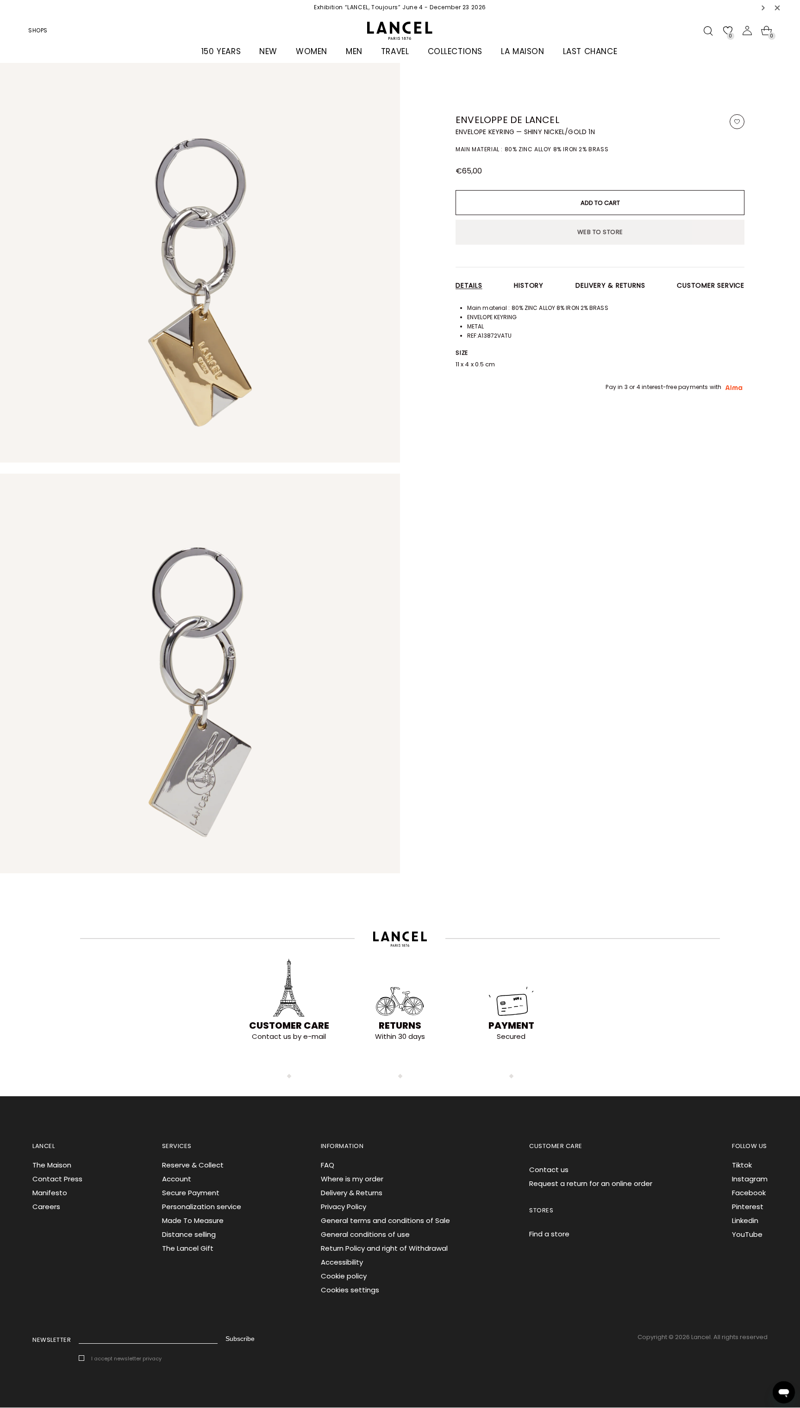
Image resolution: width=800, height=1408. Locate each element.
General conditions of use (365, 1234)
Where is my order (352, 1179)
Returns (400, 1025)
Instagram (750, 1179)
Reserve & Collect (193, 1165)
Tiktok (742, 1165)
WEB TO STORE (600, 232)
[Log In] (747, 30)
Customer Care (289, 1025)
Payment (511, 1025)
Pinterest (747, 1206)
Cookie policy (344, 1276)
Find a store (549, 1234)
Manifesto (49, 1193)
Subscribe (240, 1338)
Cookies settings (350, 1290)
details (469, 285)
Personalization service (201, 1206)
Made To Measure (193, 1220)
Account (176, 1179)
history (529, 285)
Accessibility (342, 1262)
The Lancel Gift (187, 1248)
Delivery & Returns (351, 1193)
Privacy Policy (343, 1206)
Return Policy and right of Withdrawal (384, 1248)
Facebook (749, 1193)
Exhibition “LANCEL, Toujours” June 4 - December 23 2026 (400, 7)
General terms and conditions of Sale (385, 1220)
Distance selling (189, 1234)
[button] (763, 8)
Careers (46, 1206)
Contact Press (57, 1179)
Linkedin (745, 1220)
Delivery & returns (610, 285)
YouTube (747, 1234)
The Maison (51, 1165)
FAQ (327, 1165)
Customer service (710, 285)
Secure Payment (190, 1193)
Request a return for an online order (590, 1183)
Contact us (549, 1169)
